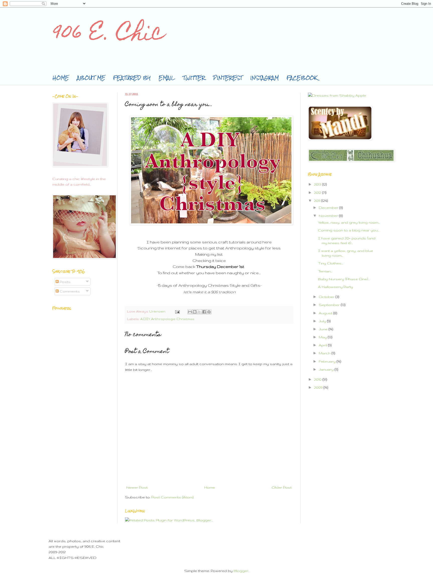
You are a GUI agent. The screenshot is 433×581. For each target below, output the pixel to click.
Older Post (282, 487)
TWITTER (194, 77)
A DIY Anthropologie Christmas (167, 319)
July (323, 321)
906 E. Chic (108, 34)
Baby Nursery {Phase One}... (344, 279)
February (328, 361)
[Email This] (189, 311)
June (324, 329)
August (326, 313)
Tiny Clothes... (330, 263)
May (323, 337)
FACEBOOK (302, 77)
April (323, 345)
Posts (65, 282)
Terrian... (325, 271)
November (329, 216)
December (329, 208)
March (325, 353)
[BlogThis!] (194, 311)
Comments (69, 291)
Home (209, 487)
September (330, 305)
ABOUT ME (91, 77)
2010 (318, 379)
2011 (317, 201)
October (327, 297)
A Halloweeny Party (335, 287)
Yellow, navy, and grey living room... (349, 222)
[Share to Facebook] (204, 311)
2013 (318, 184)
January (327, 369)
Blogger (241, 571)
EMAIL (167, 77)
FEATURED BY (132, 77)
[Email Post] (176, 311)
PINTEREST (227, 77)
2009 (318, 387)
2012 (318, 193)
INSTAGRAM (264, 77)
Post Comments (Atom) (172, 497)
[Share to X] (199, 311)
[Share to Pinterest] (208, 311)
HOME (61, 77)
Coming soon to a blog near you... (348, 230)
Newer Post (137, 487)
